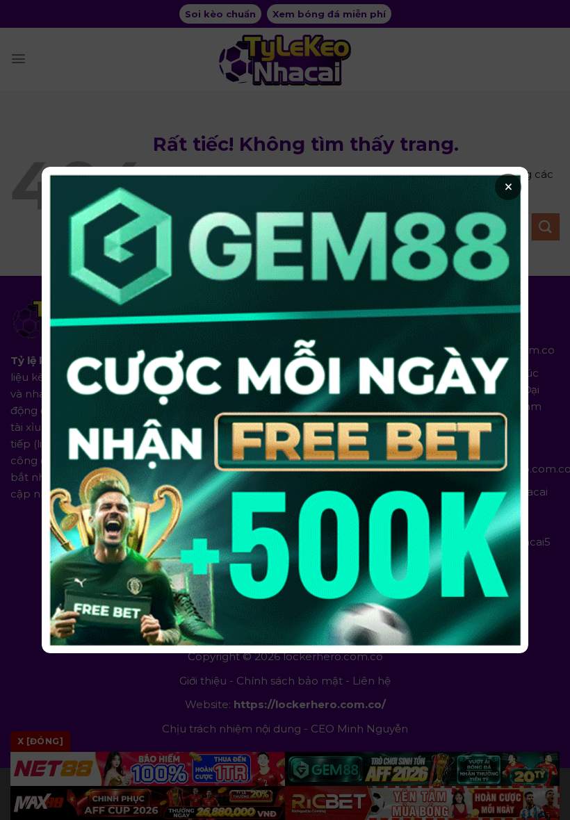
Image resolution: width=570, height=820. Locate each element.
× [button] (508, 187)
